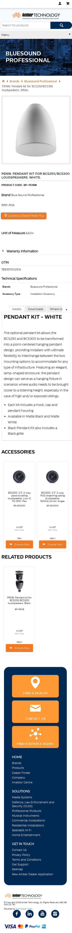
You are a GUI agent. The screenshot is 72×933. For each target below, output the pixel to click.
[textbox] (25, 25)
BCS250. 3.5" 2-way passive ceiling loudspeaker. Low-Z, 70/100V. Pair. (19, 497)
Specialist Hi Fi (21, 830)
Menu (5, 34)
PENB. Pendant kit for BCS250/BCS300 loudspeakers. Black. (19, 600)
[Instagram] (55, 914)
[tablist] (36, 377)
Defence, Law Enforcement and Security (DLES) (33, 804)
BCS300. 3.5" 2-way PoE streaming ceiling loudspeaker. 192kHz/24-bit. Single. (52, 497)
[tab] (16, 309)
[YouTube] (42, 914)
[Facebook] (17, 914)
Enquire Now (21, 544)
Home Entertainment (26, 835)
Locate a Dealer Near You (25, 215)
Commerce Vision (24, 909)
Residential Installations (28, 825)
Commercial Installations (28, 820)
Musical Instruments (25, 815)
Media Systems (22, 797)
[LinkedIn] (30, 914)
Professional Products (26, 810)
